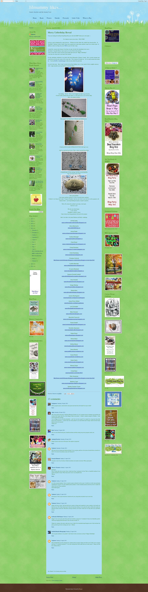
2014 (32, 226)
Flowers (49, 18)
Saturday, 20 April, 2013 (62, 403)
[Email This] (67, 394)
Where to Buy (87, 18)
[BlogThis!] (69, 394)
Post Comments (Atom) (57, 580)
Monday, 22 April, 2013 (62, 503)
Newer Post (49, 577)
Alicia (53, 412)
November (34, 232)
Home (35, 18)
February (34, 261)
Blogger (80, 589)
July (33, 242)
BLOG (55, 61)
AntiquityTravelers (56, 439)
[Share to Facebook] (72, 394)
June (33, 244)
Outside (57, 18)
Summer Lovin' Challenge (39, 156)
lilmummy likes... (45, 7)
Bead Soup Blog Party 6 (39, 82)
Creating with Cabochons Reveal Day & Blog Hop (39, 95)
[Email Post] (65, 393)
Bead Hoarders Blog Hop (39, 120)
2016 (32, 221)
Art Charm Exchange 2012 (39, 168)
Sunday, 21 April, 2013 (65, 458)
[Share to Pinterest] (73, 394)
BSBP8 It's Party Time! (39, 69)
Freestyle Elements (56, 458)
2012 (32, 264)
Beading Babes (39, 144)
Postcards (66, 18)
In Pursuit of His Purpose (57, 516)
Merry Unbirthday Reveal (37, 251)
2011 (32, 266)
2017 (32, 218)
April (33, 249)
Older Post (98, 577)
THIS (65, 45)
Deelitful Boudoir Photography (59, 531)
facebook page (62, 61)
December (34, 230)
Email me (31, 27)
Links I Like (76, 18)
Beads (42, 18)
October (34, 235)
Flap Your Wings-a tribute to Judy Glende (39, 108)
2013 (32, 228)
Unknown (54, 448)
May (33, 246)
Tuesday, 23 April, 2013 (62, 540)
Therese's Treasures (56, 467)
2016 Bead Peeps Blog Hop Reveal (39, 181)
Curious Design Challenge (39, 132)
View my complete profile (34, 36)
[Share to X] (70, 394)
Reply (53, 407)
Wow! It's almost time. (36, 255)
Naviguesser (54, 403)
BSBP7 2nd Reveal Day (37, 253)
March (33, 258)
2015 (32, 223)
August (34, 239)
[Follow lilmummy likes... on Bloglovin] (111, 63)
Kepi (53, 430)
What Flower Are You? (35, 292)
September (34, 237)
